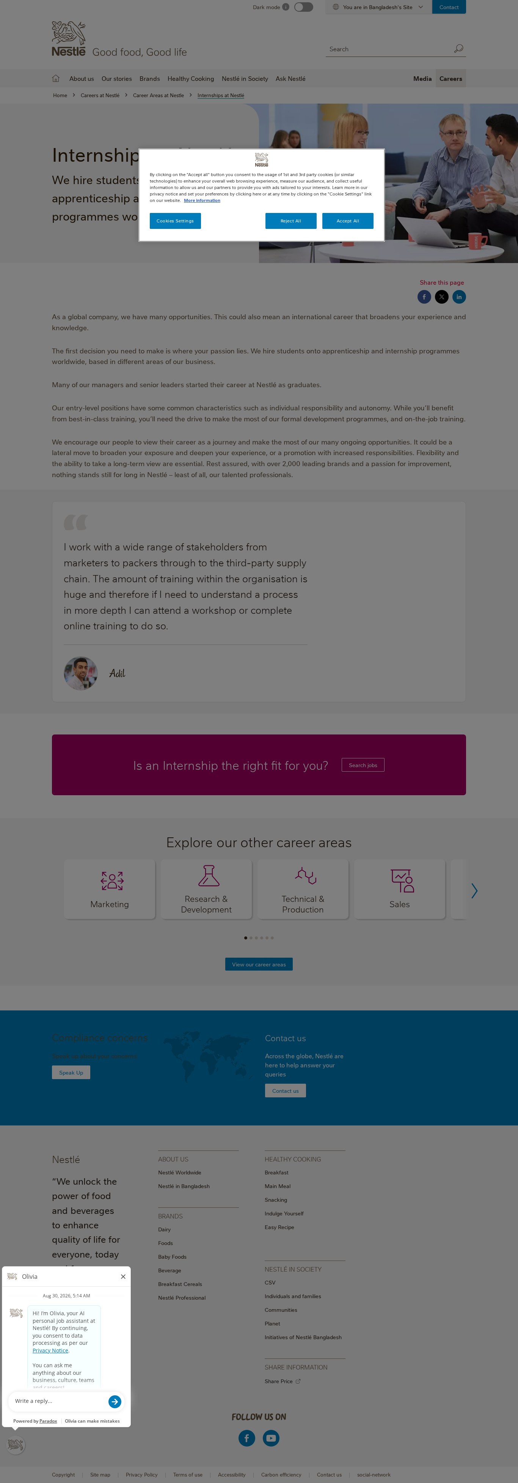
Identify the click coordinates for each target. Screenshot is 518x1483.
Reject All (291, 221)
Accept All (348, 221)
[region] (261, 195)
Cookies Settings (175, 221)
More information (202, 200)
